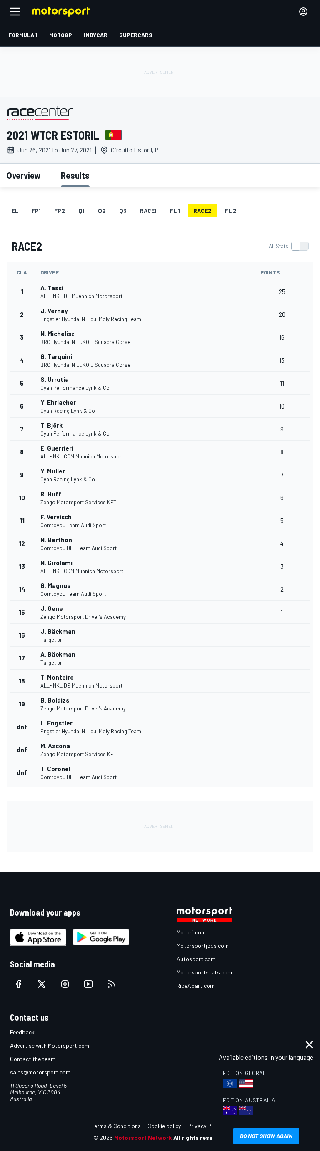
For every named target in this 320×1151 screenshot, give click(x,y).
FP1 (36, 210)
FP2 (59, 210)
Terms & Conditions (116, 1125)
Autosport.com (196, 958)
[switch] (288, 246)
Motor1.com (191, 932)
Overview (24, 175)
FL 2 (231, 210)
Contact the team (32, 1058)
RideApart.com (196, 985)
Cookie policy (164, 1125)
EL (15, 210)
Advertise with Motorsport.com (49, 1045)
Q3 (123, 210)
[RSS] (111, 984)
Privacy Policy (205, 1125)
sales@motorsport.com (40, 1072)
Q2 (102, 210)
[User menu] (303, 11)
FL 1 (175, 210)
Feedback (22, 1032)
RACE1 (148, 210)
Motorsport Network (143, 1137)
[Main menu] (15, 11)
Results (75, 175)
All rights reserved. (200, 1137)
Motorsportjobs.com (203, 945)
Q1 (81, 210)
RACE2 (202, 210)
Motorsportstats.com (204, 972)
